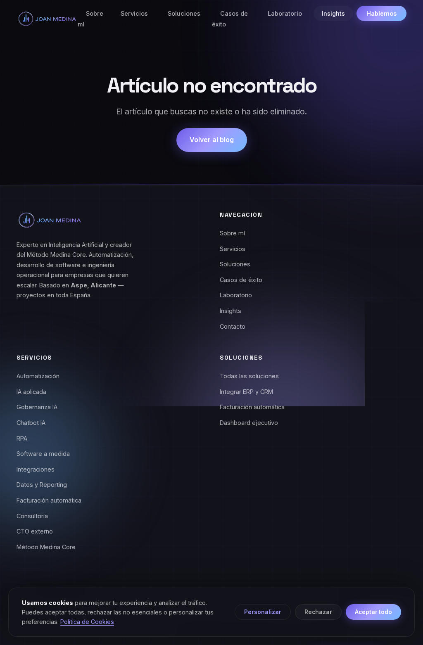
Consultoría (32, 515)
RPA (22, 438)
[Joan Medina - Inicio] (47, 18)
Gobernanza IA (37, 406)
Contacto (232, 326)
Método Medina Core (46, 546)
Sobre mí (90, 19)
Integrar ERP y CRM (246, 391)
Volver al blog (212, 139)
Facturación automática (49, 500)
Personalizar (262, 612)
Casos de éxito (230, 19)
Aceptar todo (373, 612)
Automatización (38, 375)
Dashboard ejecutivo (249, 422)
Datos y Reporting (42, 484)
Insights (333, 13)
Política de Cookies (87, 621)
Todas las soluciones (249, 375)
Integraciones (36, 469)
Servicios (134, 13)
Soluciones (184, 13)
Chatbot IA (31, 422)
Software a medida (43, 453)
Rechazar (318, 612)
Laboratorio (285, 13)
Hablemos (381, 13)
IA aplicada (31, 391)
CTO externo (35, 531)
